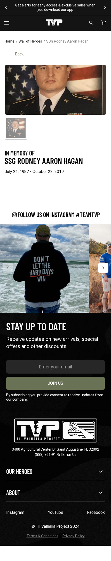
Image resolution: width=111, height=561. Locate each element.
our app (67, 9)
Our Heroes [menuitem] (19, 471)
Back (16, 54)
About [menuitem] (13, 492)
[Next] (103, 268)
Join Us (55, 383)
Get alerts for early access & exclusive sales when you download (55, 7)
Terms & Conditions (42, 536)
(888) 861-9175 (47, 454)
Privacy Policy (73, 536)
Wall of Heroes (30, 41)
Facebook (96, 512)
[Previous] (8, 268)
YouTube (55, 512)
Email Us (69, 454)
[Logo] (54, 23)
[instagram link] (44, 268)
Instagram (15, 512)
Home (9, 41)
